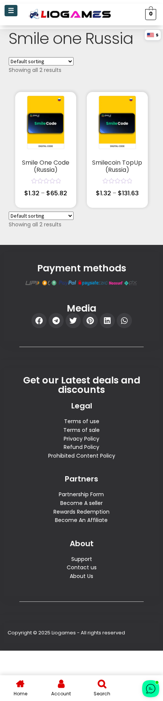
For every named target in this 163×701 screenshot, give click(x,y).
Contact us (82, 567)
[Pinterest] (90, 320)
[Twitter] (73, 320)
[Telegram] (56, 320)
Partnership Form (81, 494)
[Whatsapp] (124, 320)
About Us (81, 576)
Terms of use (81, 421)
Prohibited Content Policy (81, 456)
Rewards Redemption (81, 512)
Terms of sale (81, 430)
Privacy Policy (81, 438)
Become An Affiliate (81, 520)
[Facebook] (39, 320)
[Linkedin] (107, 320)
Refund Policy (81, 447)
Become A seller (81, 503)
